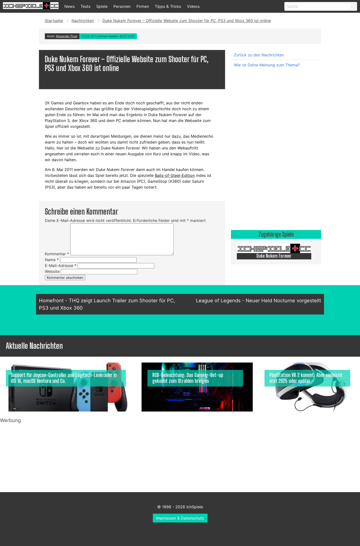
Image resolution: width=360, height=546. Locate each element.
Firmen (142, 6)
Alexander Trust (66, 36)
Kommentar (57, 253)
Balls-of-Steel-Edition (175, 175)
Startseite (54, 20)
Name (52, 259)
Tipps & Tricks (168, 6)
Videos (193, 6)
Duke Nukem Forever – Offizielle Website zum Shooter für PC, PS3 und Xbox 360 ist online (186, 20)
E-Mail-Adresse (60, 265)
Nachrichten (83, 20)
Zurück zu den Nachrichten (259, 54)
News (69, 6)
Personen (122, 6)
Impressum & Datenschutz (180, 518)
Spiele (102, 6)
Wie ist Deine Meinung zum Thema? (267, 64)
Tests (85, 6)
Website (52, 271)
